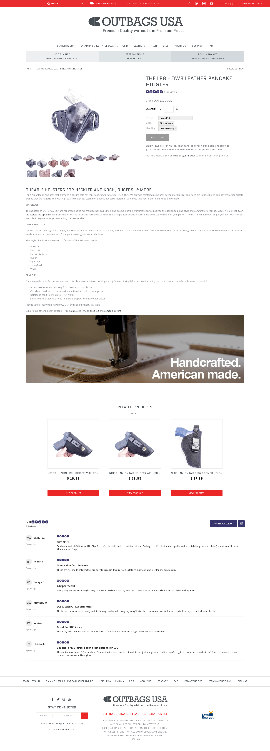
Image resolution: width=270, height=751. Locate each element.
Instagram (204, 3)
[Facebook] (52, 699)
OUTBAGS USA (163, 100)
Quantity (151, 108)
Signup (44, 715)
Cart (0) (228, 3)
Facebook (189, 3)
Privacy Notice (193, 681)
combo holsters (112, 310)
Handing (151, 128)
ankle (74, 310)
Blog (166, 45)
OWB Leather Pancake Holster (65, 69)
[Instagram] (64, 699)
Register (247, 3)
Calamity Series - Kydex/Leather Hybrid (104, 45)
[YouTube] (69, 699)
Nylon (153, 45)
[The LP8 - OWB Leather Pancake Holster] (75, 77)
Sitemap (243, 681)
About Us (180, 45)
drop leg (94, 310)
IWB (84, 310)
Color (149, 122)
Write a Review (223, 523)
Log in (258, 3)
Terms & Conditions (220, 681)
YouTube (211, 3)
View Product (73, 493)
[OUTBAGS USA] (135, 17)
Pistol (149, 117)
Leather (138, 45)
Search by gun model (182, 155)
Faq (211, 45)
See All (135, 413)
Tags (29, 69)
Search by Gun (65, 45)
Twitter (196, 3)
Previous (232, 68)
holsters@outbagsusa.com (66, 723)
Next (241, 68)
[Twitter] (58, 699)
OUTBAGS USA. (66, 729)
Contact (197, 45)
